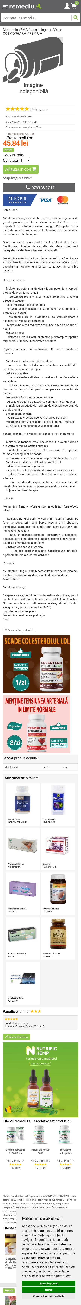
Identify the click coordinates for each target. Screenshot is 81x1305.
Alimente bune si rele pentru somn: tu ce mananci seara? (15, 1263)
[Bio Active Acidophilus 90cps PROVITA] (65, 1134)
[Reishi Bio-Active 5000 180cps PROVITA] (40, 1134)
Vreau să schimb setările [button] (48, 1296)
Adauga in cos (18, 169)
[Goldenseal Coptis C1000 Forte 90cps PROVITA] (15, 1134)
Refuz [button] (48, 1289)
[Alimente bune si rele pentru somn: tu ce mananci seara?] (15, 1244)
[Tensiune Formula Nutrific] (40, 724)
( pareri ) (38, 110)
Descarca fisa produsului (20, 630)
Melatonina (11, 766)
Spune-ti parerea (18, 1036)
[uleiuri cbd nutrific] (40, 1079)
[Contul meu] (67, 5)
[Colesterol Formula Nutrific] (40, 664)
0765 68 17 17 (42, 187)
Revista (9, 1290)
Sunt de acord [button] (49, 1283)
